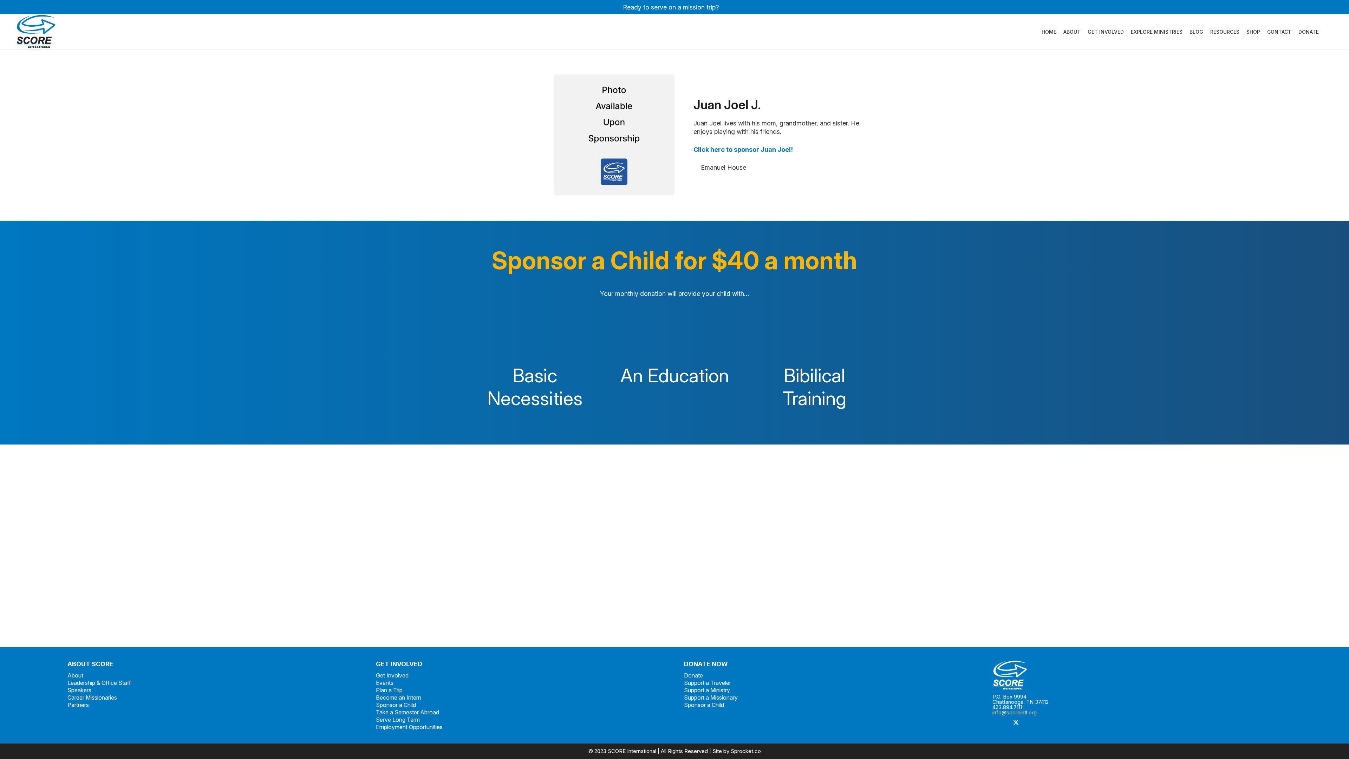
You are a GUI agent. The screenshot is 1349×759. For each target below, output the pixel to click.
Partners (78, 704)
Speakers (79, 690)
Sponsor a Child (396, 704)
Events (384, 682)
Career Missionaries (92, 697)
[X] (1016, 723)
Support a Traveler (707, 682)
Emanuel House (723, 167)
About (75, 675)
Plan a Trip (389, 690)
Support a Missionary (711, 697)
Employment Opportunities (409, 727)
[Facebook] (1000, 723)
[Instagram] (1032, 723)
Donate (693, 675)
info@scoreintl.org (1014, 712)
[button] (1323, 32)
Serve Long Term (398, 719)
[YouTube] (1063, 723)
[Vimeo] (1048, 723)
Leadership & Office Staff (99, 682)
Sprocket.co (746, 751)
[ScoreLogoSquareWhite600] (1137, 675)
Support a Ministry (707, 690)
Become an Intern (398, 697)
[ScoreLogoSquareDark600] (36, 31)
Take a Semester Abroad (407, 712)
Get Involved (392, 675)
